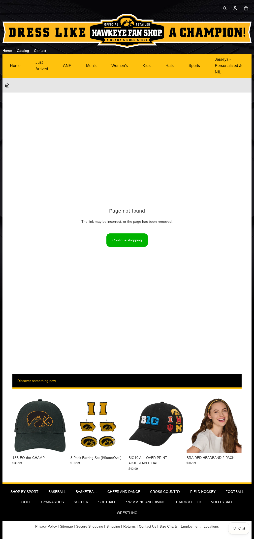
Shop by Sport (24, 492)
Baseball (57, 492)
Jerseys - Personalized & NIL (228, 65)
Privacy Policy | (47, 526)
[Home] (7, 85)
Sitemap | (67, 526)
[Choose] (175, 445)
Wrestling (127, 513)
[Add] (59, 445)
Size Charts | (169, 526)
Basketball (86, 492)
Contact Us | (148, 526)
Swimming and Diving (145, 502)
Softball (107, 502)
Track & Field (188, 502)
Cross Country (165, 492)
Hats (169, 65)
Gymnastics (52, 502)
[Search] (224, 8)
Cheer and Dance (123, 492)
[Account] (235, 8)
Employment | (191, 526)
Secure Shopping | (90, 526)
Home (15, 65)
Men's (91, 65)
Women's (119, 65)
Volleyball (222, 502)
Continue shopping (127, 240)
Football (234, 492)
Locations (211, 526)
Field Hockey (203, 492)
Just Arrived (41, 65)
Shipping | (114, 526)
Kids (147, 65)
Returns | (130, 526)
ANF (67, 65)
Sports (194, 65)
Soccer (81, 502)
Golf (26, 502)
